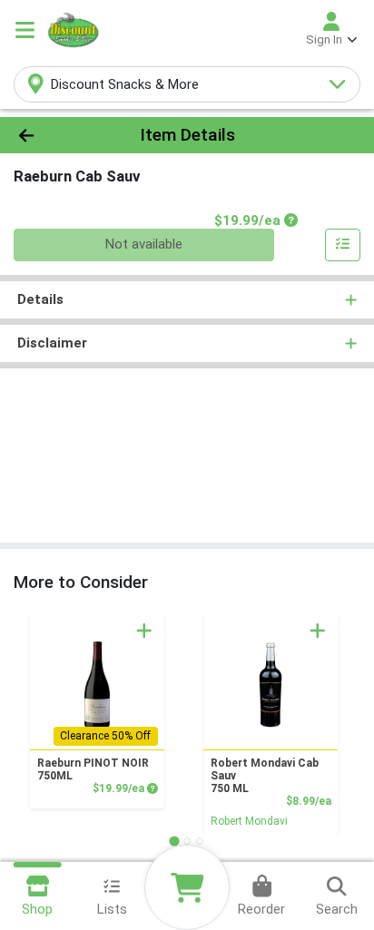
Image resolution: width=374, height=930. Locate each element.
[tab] (174, 841)
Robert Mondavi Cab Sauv (265, 776)
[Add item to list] (343, 245)
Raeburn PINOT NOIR (93, 769)
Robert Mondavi (249, 821)
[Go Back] (57, 135)
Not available (143, 244)
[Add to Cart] (144, 631)
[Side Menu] (24, 30)
